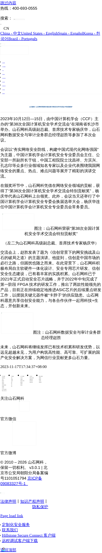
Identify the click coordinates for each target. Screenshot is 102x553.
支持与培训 (3, 78)
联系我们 (3, 93)
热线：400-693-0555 (4, 390)
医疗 (11, 383)
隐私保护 (40, 507)
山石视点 (21, 383)
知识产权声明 (32, 501)
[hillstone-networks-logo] (2, 43)
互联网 (12, 379)
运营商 (12, 380)
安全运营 (3, 383)
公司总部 (40, 380)
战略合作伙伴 (31, 379)
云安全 (2, 379)
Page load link (11, 516)
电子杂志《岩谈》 (22, 380)
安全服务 (3, 386)
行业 (3, 70)
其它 (11, 386)
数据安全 (3, 380)
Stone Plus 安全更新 (4, 389)
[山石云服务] (51, 25)
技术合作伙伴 (31, 380)
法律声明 (8, 501)
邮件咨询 (40, 379)
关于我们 (3, 89)
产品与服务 (3, 66)
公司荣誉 (21, 379)
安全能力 (3, 74)
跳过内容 (8, 3)
